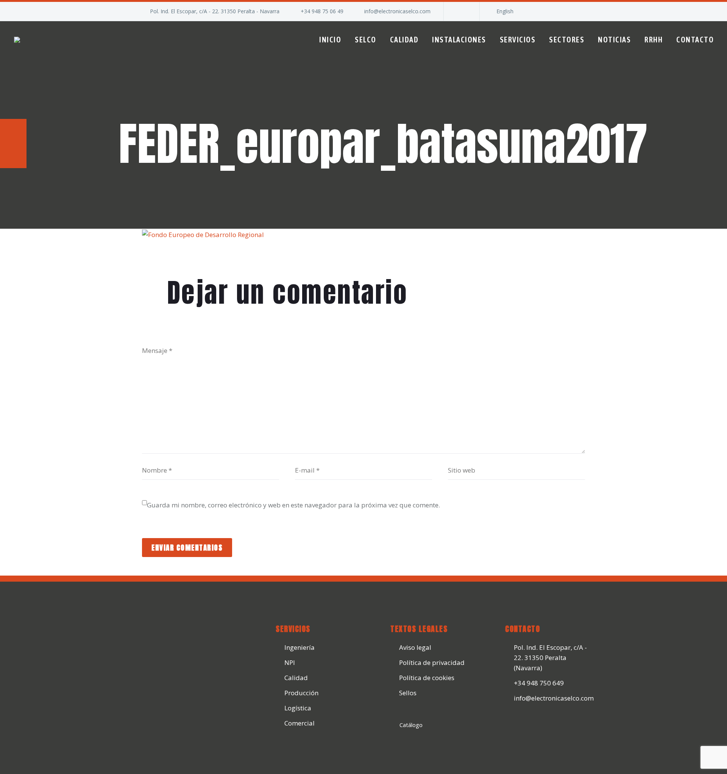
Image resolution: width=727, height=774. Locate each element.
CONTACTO (695, 39)
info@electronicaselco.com (397, 11)
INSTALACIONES (459, 39)
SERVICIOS (518, 39)
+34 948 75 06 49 (322, 11)
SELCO (365, 39)
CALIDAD (404, 39)
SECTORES (566, 39)
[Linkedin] (514, 723)
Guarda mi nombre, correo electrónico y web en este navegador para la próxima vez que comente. (293, 505)
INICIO (330, 39)
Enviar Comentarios (187, 547)
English (504, 11)
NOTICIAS (614, 39)
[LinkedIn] (460, 11)
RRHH (653, 39)
